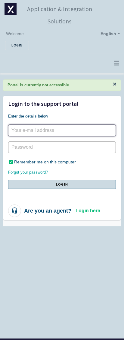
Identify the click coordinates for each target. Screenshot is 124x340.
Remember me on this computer (45, 162)
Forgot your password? (28, 172)
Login (62, 184)
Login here (88, 210)
